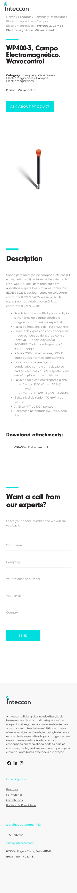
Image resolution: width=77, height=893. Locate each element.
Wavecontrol (27, 90)
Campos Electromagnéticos (27, 79)
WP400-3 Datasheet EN (31, 447)
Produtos (24, 17)
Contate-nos (14, 800)
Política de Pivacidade (21, 805)
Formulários (14, 794)
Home (10, 17)
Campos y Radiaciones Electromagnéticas (30, 76)
